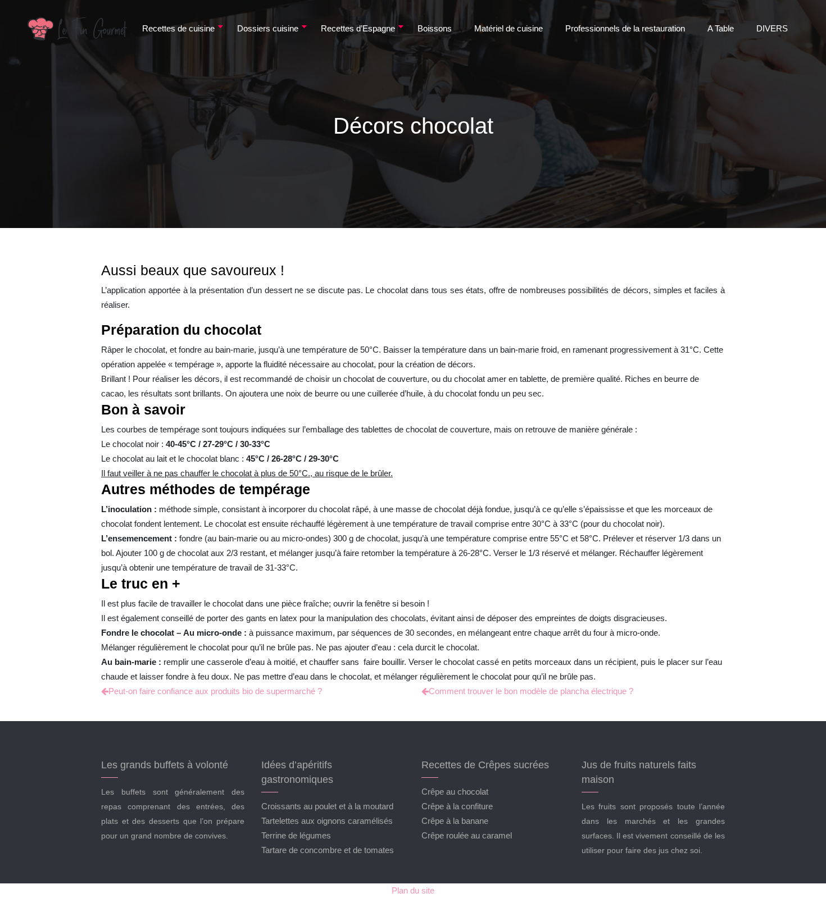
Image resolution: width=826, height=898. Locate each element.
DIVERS (772, 28)
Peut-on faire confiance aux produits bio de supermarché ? (215, 691)
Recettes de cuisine (178, 28)
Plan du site (413, 890)
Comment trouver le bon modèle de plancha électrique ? (531, 691)
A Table (720, 28)
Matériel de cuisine (508, 28)
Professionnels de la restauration (625, 28)
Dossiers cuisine (267, 28)
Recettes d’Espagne (358, 28)
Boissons (434, 28)
